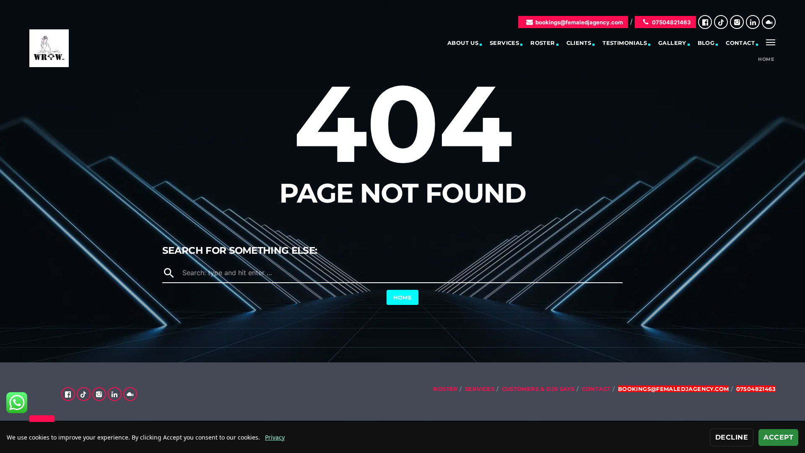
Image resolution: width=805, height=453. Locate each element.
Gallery (672, 42)
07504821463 (671, 22)
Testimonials (624, 42)
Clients (579, 42)
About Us (462, 42)
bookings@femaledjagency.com (579, 22)
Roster (542, 42)
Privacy (275, 437)
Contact (740, 42)
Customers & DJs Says (538, 388)
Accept (778, 437)
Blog (706, 42)
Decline (731, 437)
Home (766, 59)
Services (504, 42)
